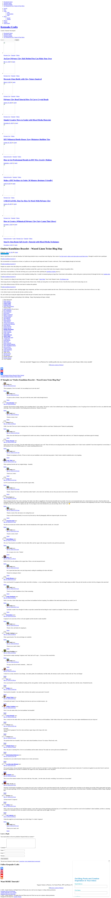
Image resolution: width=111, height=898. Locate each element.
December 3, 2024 (8, 224)
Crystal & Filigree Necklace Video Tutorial (11, 376)
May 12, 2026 (7, 61)
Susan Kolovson (8, 334)
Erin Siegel (6, 341)
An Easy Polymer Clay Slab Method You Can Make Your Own (28, 59)
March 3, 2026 (7, 82)
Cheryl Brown (7, 321)
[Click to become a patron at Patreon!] (56, 365)
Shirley (8, 804)
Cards (8, 15)
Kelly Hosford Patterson (9, 344)
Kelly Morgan (7, 325)
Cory (7, 669)
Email (2, 853)
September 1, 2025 (8, 163)
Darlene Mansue (7, 357)
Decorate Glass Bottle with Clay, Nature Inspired (23, 79)
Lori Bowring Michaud (9, 324)
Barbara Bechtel (7, 326)
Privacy (5, 20)
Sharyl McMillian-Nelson (10, 345)
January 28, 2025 (8, 204)
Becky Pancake (7, 343)
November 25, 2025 (8, 123)
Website (2, 855)
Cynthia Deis (7, 338)
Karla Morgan (7, 340)
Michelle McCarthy (8, 337)
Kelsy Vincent (7, 301)
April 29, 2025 (7, 183)
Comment (3, 847)
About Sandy (7, 23)
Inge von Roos (7, 347)
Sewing (8, 18)
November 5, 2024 (8, 245)
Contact (5, 22)
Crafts (5, 11)
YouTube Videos (8, 3)
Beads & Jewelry (8, 156)
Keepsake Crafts (9, 27)
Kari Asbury (7, 313)
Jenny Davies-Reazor (9, 306)
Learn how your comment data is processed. (29, 861)
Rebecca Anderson (8, 314)
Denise (8, 688)
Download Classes (8, 1)
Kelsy (7, 557)
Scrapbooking (10, 13)
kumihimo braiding (51, 271)
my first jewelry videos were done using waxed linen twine (74, 256)
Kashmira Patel (7, 305)
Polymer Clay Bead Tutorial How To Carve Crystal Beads (26, 99)
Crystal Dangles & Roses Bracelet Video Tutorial (12, 375)
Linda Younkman (8, 349)
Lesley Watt (6, 333)
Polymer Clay (7, 55)
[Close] (109, 861)
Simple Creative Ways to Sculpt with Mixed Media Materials (27, 120)
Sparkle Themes (17, 896)
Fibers (5, 16)
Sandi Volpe (6, 351)
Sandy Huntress (7, 309)
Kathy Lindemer (7, 332)
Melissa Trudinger (8, 316)
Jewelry (5, 8)
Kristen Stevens (7, 328)
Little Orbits (42, 279)
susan (7, 478)
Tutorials (13, 55)
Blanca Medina (7, 320)
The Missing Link (64, 279)
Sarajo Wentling (7, 311)
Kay (7, 679)
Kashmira (8, 774)
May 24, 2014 (9, 252)
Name (2, 850)
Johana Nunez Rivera (9, 322)
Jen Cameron (7, 355)
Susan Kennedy (7, 302)
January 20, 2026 (8, 102)
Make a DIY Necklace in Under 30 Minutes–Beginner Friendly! (28, 180)
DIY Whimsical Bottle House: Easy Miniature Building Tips (27, 139)
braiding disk (107, 274)
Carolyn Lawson (8, 348)
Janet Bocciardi (7, 330)
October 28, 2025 (8, 142)
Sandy (13, 61)
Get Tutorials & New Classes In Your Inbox (14, 6)
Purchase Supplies (8, 4)
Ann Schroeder (7, 317)
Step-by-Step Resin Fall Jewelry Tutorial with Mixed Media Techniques (31, 242)
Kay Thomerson (7, 310)
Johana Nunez (10, 697)
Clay (5, 9)
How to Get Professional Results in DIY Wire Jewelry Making (28, 160)
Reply (5, 391)
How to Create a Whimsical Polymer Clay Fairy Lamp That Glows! (30, 221)
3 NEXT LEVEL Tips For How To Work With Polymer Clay (27, 201)
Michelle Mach (7, 353)
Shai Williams (7, 318)
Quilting (9, 19)
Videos (17, 55)
